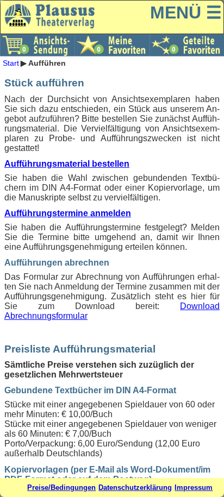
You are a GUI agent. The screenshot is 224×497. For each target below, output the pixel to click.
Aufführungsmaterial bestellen (66, 163)
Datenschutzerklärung (135, 487)
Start (11, 63)
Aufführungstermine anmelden (67, 213)
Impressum (194, 487)
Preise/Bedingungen (61, 487)
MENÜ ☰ (186, 12)
